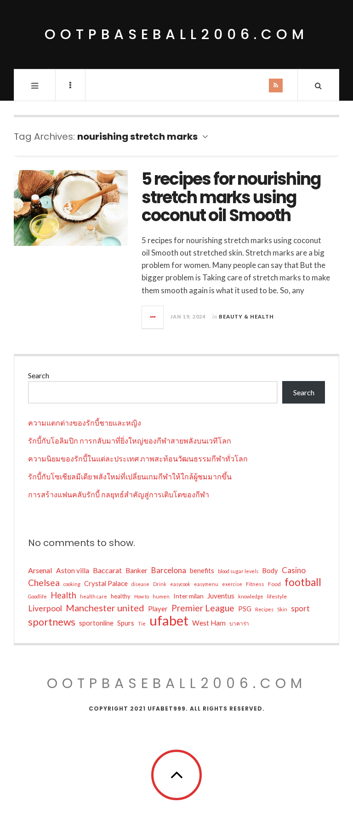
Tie (142, 623)
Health (63, 595)
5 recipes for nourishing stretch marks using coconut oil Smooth (231, 197)
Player (158, 609)
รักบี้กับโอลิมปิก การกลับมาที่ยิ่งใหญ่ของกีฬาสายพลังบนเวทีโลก (129, 440)
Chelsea (44, 582)
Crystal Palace (106, 583)
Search (38, 375)
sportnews (51, 621)
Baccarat (107, 570)
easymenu (206, 584)
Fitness (255, 584)
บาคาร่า (239, 623)
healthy (121, 596)
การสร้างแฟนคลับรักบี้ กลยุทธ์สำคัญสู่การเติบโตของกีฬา (118, 494)
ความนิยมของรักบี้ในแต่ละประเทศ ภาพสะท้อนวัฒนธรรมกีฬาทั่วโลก (138, 458)
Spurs (125, 623)
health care (93, 596)
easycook (180, 584)
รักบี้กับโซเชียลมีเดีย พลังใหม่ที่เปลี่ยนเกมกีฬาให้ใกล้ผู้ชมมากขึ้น (130, 476)
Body (270, 571)
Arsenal (40, 570)
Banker (136, 570)
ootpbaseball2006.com (176, 34)
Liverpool (45, 608)
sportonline (96, 623)
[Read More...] (153, 317)
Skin (282, 609)
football (303, 582)
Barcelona (168, 570)
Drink (159, 584)
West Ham (209, 623)
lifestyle (277, 596)
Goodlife (37, 596)
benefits (202, 571)
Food (274, 584)
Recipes (264, 609)
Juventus (220, 596)
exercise (232, 584)
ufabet (168, 620)
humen (161, 596)
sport (300, 608)
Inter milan (188, 596)
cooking (71, 584)
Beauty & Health (246, 316)
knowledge (250, 596)
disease (140, 584)
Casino (294, 570)
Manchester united (105, 607)
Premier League (202, 608)
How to (141, 596)
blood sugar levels (238, 571)
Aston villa (72, 570)
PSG (244, 609)
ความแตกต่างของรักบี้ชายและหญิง (84, 422)
